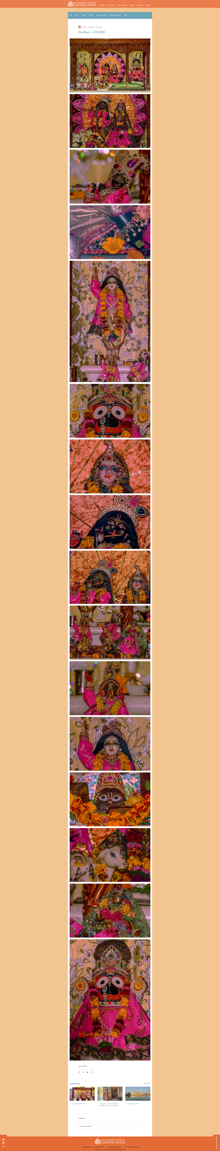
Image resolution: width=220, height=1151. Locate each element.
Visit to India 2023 (132, 1103)
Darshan (84, 1066)
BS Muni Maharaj (102, 15)
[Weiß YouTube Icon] (3, 1143)
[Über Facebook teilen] (79, 1072)
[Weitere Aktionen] (141, 27)
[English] (147, 2)
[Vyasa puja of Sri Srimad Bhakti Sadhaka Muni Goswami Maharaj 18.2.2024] (110, 1094)
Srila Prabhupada (116, 15)
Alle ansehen (147, 1083)
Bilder (84, 15)
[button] (216, 1143)
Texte (77, 15)
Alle (71, 15)
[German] (144, 2)
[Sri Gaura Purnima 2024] (82, 1094)
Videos (91, 15)
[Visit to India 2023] (137, 1094)
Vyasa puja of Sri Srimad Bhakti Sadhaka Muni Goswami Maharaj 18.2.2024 (110, 1105)
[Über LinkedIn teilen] (87, 1072)
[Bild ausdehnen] (110, 65)
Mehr (125, 15)
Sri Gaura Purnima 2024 (79, 1103)
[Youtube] (3, 1140)
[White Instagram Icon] (3, 1146)
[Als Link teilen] (91, 1072)
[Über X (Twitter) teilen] (83, 1072)
